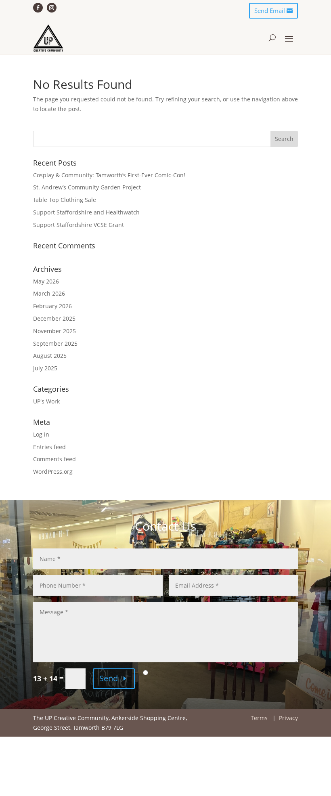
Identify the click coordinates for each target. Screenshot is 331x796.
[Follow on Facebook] (38, 8)
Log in (41, 434)
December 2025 (54, 318)
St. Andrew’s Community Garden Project (87, 187)
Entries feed (49, 447)
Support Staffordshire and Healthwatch (86, 212)
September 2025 (55, 343)
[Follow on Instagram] (52, 8)
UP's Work (46, 401)
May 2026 (46, 281)
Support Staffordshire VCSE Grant (78, 225)
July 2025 (45, 368)
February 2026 (52, 306)
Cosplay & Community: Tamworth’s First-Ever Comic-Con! (109, 175)
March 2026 (49, 293)
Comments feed (54, 459)
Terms (259, 718)
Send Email (269, 10)
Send (108, 678)
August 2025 (50, 355)
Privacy (288, 718)
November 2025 (54, 331)
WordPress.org (53, 471)
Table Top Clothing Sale (64, 200)
